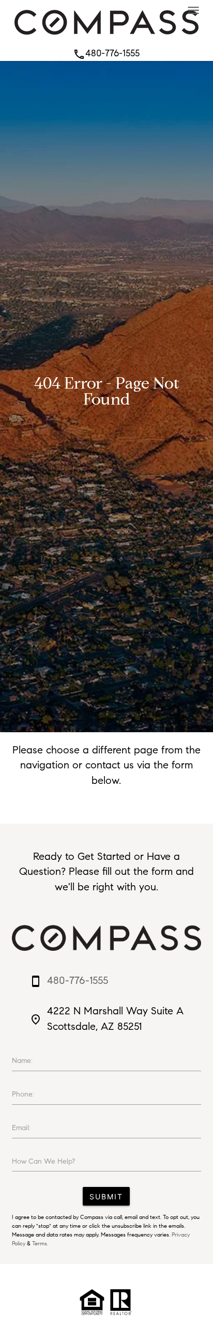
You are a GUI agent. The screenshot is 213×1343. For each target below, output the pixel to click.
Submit (106, 1196)
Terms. (40, 1243)
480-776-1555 (106, 53)
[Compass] (106, 37)
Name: (22, 1060)
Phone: (23, 1094)
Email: (21, 1127)
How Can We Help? (43, 1161)
